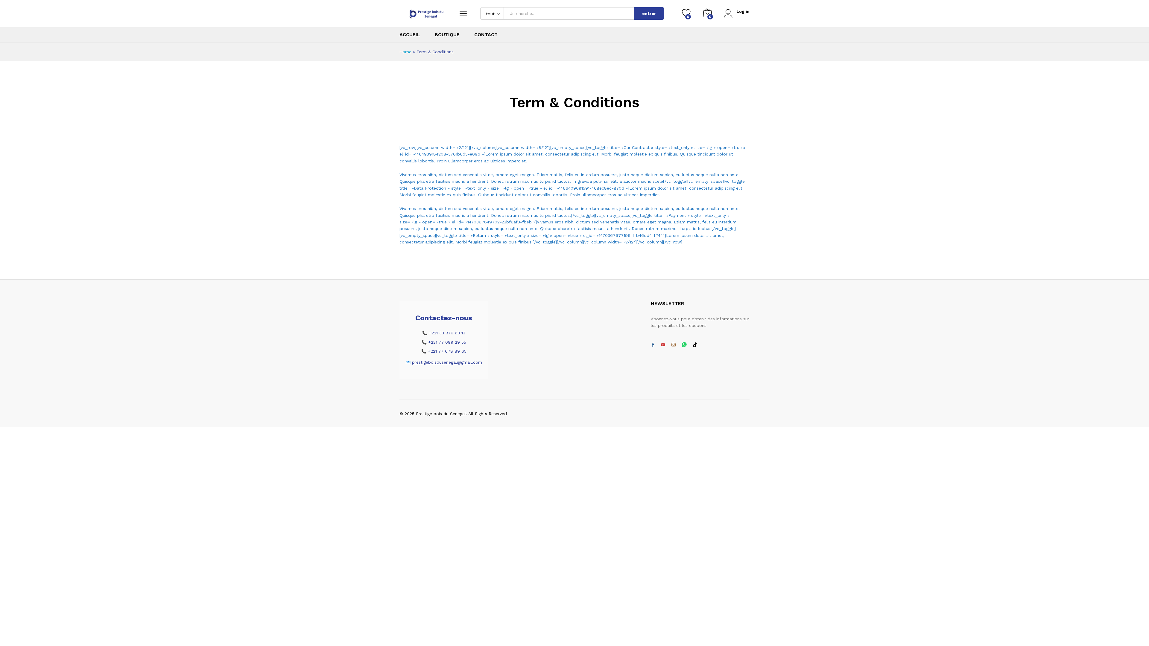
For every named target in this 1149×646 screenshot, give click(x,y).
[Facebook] (653, 345)
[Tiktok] (695, 345)
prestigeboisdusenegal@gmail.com (447, 362)
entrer (649, 13)
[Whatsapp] (684, 345)
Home (405, 51)
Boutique (447, 34)
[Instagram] (673, 345)
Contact (486, 34)
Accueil (409, 34)
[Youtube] (663, 345)
